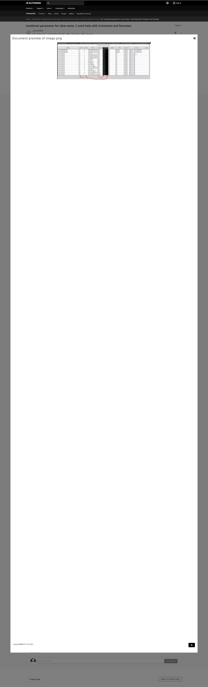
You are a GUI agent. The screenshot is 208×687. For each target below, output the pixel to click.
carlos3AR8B (18, 644)
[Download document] (191, 645)
